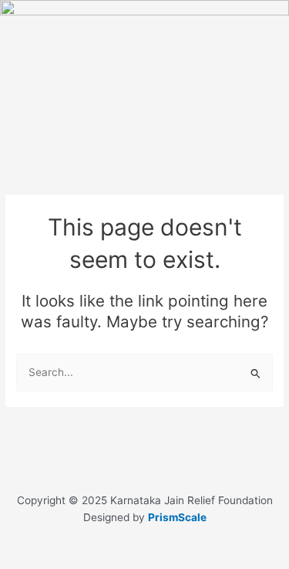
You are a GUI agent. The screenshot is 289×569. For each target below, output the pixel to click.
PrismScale (177, 517)
